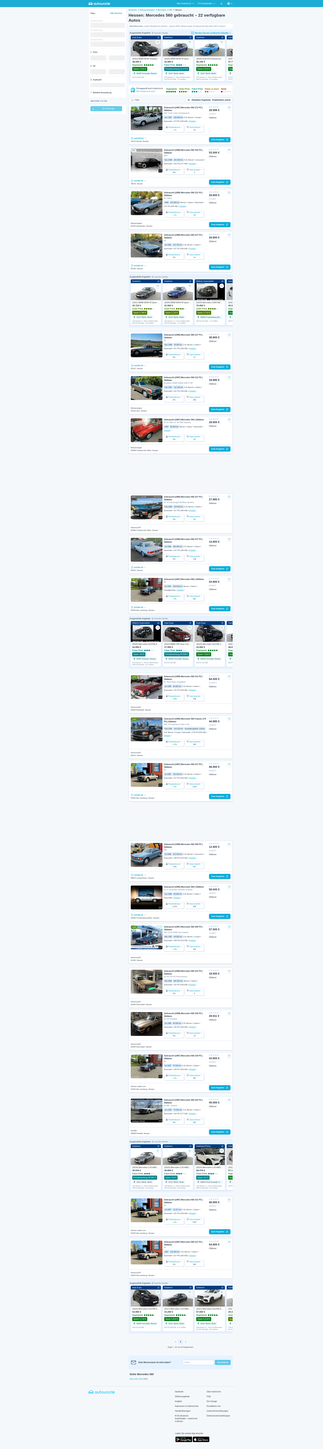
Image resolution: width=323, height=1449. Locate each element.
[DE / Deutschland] (230, 3)
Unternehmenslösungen (217, 1411)
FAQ (209, 1396)
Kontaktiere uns (214, 1406)
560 (170, 10)
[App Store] (201, 1439)
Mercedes (162, 10)
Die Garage (212, 1401)
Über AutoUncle (214, 1392)
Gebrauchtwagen (147, 10)
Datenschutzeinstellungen (218, 1416)
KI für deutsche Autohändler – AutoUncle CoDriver (186, 1418)
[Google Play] (183, 1439)
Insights (178, 1401)
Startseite (133, 10)
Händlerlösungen (183, 1411)
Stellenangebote (182, 1396)
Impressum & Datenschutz (186, 1406)
